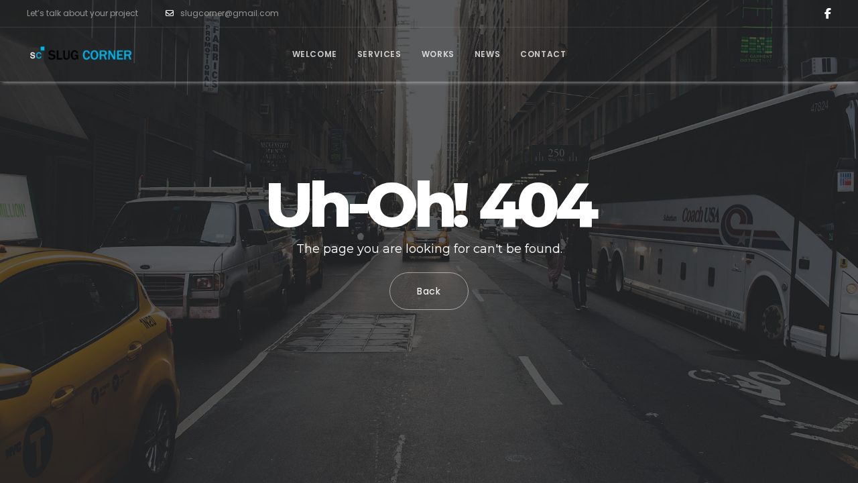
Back (429, 291)
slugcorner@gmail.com (229, 13)
